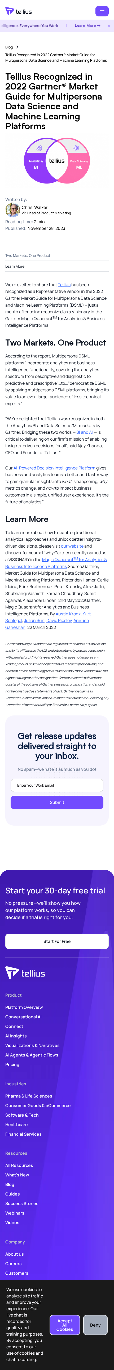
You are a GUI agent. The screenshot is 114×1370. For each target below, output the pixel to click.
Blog (9, 47)
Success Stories (21, 1203)
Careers (13, 1263)
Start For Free (57, 941)
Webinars (14, 1213)
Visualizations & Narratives (32, 1045)
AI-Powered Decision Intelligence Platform (54, 468)
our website (72, 546)
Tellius (64, 285)
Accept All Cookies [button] (64, 1325)
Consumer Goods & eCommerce (38, 1105)
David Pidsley (59, 620)
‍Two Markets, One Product (27, 255)
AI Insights (16, 1036)
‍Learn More (14, 266)
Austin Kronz (68, 614)
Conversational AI (23, 1017)
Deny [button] (95, 1325)
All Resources (19, 1165)
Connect (14, 1026)
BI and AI (84, 432)
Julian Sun (34, 620)
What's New (17, 1175)
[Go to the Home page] (18, 11)
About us (14, 1254)
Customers (16, 1273)
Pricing (12, 1064)
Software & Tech (22, 1115)
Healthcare (16, 1124)
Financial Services (23, 1134)
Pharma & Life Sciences (28, 1096)
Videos (12, 1222)
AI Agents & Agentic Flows (31, 1055)
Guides (12, 1194)
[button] (102, 11)
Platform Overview (24, 1007)
